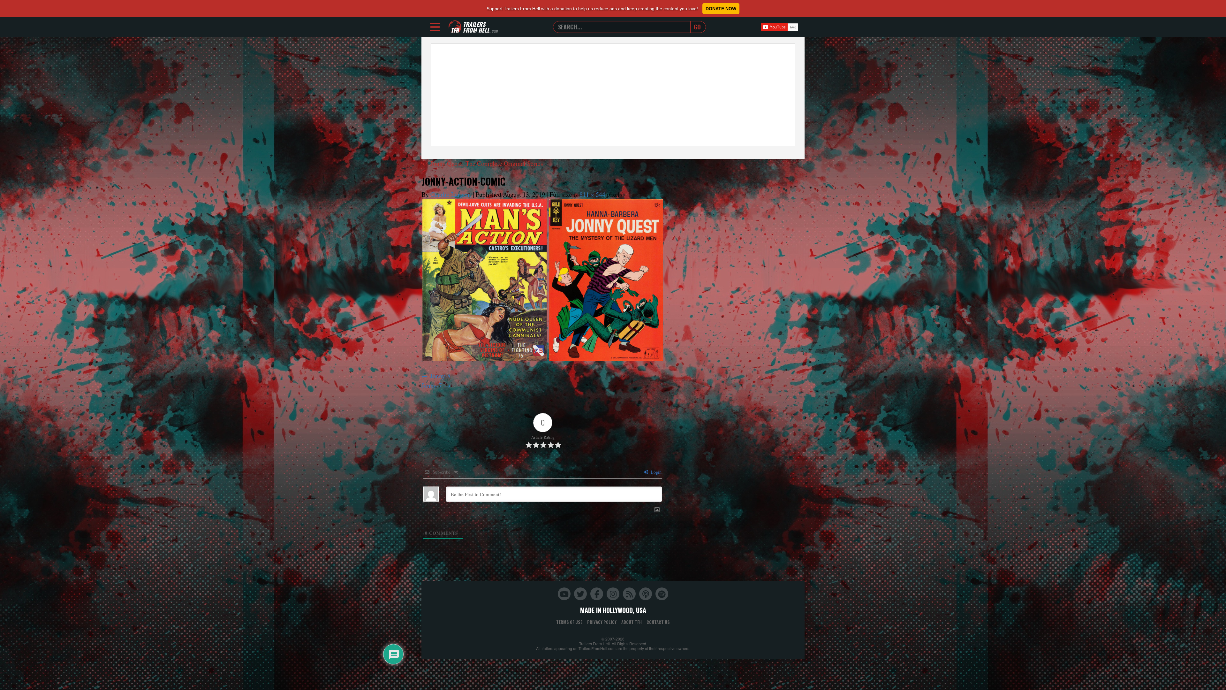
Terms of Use (569, 622)
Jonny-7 (431, 385)
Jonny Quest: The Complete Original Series (482, 163)
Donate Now (721, 8)
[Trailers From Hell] (455, 27)
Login (655, 472)
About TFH (631, 622)
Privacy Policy (602, 622)
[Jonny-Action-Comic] (542, 280)
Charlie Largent (450, 194)
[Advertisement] (613, 95)
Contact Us (658, 622)
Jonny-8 (440, 376)
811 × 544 (592, 194)
